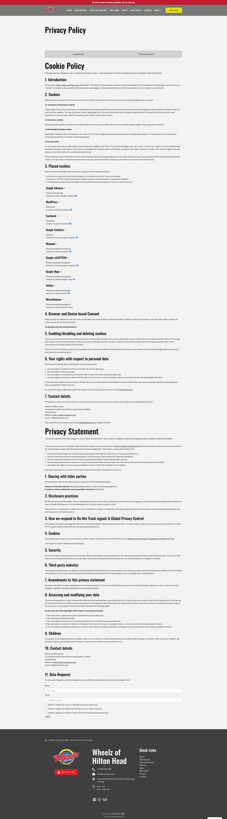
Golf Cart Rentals (98, 10)
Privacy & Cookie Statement (113, 817)
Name (47, 685)
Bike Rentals (81, 10)
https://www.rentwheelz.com (67, 85)
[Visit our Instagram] (99, 799)
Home (69, 10)
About (125, 10)
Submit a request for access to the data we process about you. (73, 705)
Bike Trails (136, 10)
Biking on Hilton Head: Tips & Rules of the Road (147, 539)
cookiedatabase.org (87, 422)
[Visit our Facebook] (94, 799)
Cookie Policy (78, 54)
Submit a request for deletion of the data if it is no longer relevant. (75, 709)
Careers (148, 10)
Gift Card (114, 10)
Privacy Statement (146, 54)
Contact (143, 776)
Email (47, 695)
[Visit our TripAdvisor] (105, 799)
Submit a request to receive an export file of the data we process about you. (78, 713)
